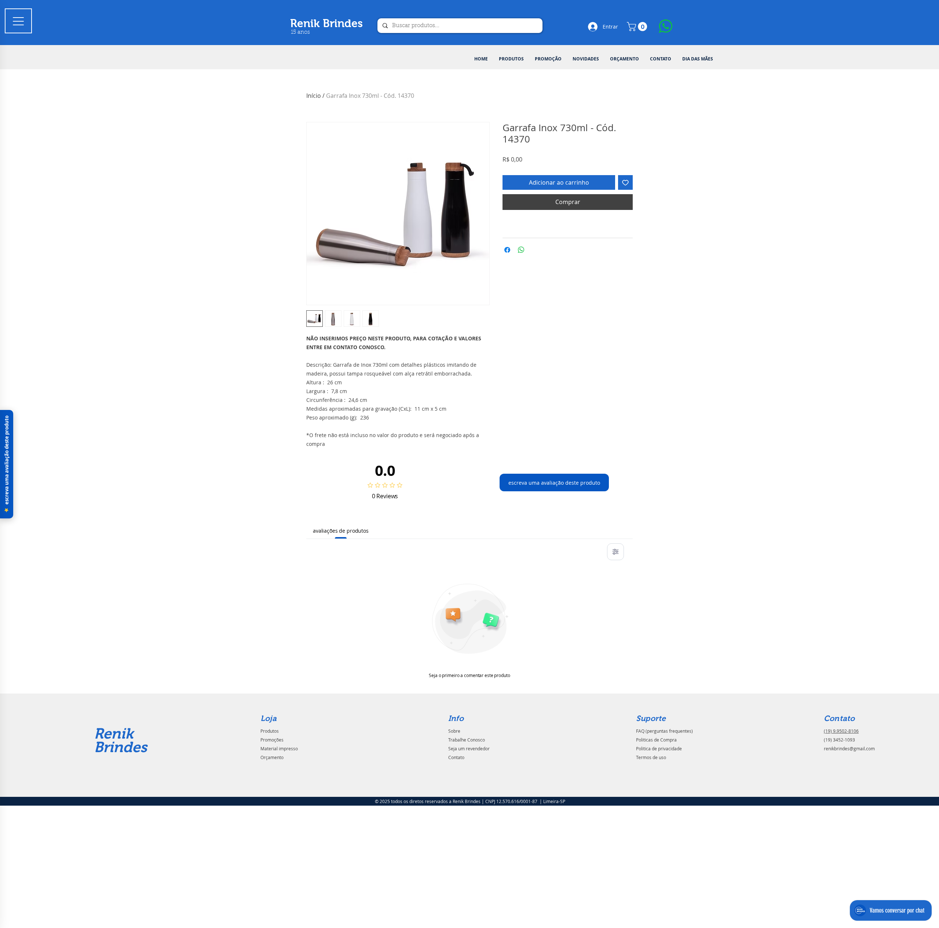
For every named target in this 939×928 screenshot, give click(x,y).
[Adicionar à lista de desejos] (625, 182)
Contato (456, 757)
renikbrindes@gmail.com (849, 748)
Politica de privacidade (659, 748)
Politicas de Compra (656, 740)
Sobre (454, 731)
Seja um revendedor (469, 748)
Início (313, 96)
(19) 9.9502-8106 (841, 731)
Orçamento (272, 757)
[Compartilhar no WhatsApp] (521, 249)
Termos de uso (651, 757)
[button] (511, 59)
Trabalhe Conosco (466, 740)
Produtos (269, 731)
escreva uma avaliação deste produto (554, 482)
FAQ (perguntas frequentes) (664, 731)
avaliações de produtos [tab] (341, 530)
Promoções (272, 740)
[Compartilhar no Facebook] (507, 249)
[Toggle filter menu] (615, 551)
